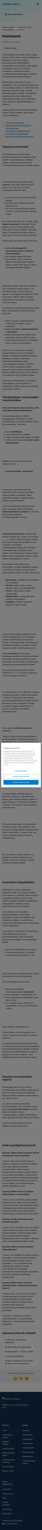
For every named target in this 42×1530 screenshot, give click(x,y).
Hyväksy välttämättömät (21, 776)
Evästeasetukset (21, 770)
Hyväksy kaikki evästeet (21, 782)
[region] (21, 765)
